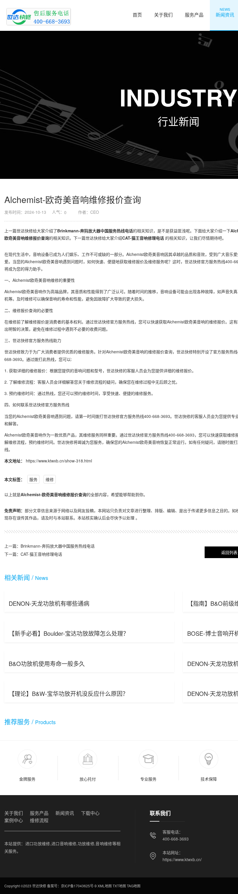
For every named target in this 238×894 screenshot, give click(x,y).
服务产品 (194, 12)
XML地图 (105, 885)
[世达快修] (38, 15)
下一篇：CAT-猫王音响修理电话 (33, 554)
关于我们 (163, 12)
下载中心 (90, 813)
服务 (33, 479)
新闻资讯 (64, 813)
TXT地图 (119, 885)
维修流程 (39, 820)
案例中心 (13, 820)
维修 (50, 479)
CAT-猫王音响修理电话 (143, 238)
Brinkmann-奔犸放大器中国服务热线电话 (95, 231)
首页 (137, 12)
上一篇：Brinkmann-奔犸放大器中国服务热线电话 (49, 546)
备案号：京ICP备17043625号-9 (72, 885)
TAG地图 (133, 885)
